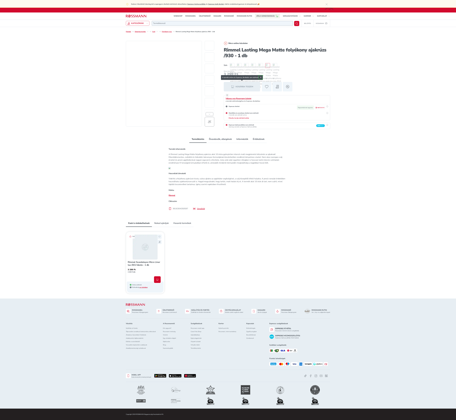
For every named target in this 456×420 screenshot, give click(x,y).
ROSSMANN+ (190, 16)
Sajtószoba (166, 341)
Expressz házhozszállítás (196, 4)
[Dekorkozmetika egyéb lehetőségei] (148, 31)
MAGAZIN (217, 16)
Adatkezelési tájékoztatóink (134, 338)
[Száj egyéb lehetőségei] (157, 31)
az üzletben (144, 287)
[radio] (230, 65)
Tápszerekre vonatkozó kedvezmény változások (141, 332)
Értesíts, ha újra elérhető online (239, 118)
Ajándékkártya (195, 335)
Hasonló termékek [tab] (182, 223)
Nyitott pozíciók (223, 328)
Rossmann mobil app (197, 328)
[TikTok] (305, 375)
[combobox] (222, 23)
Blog (164, 345)
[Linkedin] (326, 375)
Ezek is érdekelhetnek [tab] (139, 223)
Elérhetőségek (250, 328)
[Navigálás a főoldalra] (136, 16)
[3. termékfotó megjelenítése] (209, 68)
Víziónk (165, 335)
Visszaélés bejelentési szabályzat (136, 345)
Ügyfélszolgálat (251, 332)
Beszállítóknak (251, 335)
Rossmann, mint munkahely (227, 332)
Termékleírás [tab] (198, 139)
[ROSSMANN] (135, 304)
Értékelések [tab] (258, 139)
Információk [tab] (242, 139)
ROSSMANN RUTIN (244, 16)
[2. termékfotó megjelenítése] (209, 57)
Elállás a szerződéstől (133, 341)
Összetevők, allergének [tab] (220, 139)
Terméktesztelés (196, 348)
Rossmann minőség (169, 332)
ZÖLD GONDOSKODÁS (265, 16)
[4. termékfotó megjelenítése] (209, 80)
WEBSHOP (178, 16)
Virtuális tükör (195, 345)
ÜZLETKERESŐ (205, 16)
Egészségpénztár (196, 338)
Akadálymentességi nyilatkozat (136, 348)
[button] (292, 16)
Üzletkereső (250, 338)
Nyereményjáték (168, 348)
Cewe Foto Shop (196, 332)
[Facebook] (310, 375)
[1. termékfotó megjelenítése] (209, 45)
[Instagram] (315, 375)
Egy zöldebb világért (169, 338)
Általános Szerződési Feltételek (136, 335)
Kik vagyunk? (167, 328)
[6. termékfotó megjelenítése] (209, 102)
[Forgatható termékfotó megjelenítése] (209, 121)
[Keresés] (296, 23)
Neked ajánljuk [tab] (161, 223)
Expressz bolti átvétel (216, 4)
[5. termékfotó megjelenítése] (209, 91)
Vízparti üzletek (196, 341)
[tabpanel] (228, 179)
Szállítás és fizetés (132, 328)
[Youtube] (321, 375)
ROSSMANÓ (229, 16)
